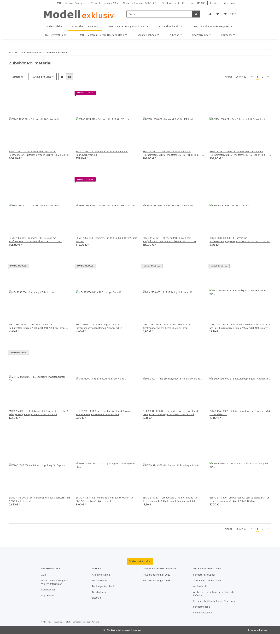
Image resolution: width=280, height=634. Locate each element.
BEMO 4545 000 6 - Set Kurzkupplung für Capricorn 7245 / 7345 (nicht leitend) (39, 499)
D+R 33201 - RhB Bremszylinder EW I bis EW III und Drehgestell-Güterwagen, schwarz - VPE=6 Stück (170, 412)
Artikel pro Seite (42, 76)
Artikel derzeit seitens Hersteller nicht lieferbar (213, 593)
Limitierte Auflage (202, 612)
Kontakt (214, 3)
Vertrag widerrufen (140, 561)
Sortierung (17, 76)
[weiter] (268, 76)
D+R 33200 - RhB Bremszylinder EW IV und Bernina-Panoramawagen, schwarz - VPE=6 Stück (104, 412)
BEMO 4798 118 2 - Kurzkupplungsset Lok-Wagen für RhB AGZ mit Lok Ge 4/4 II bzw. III (104, 499)
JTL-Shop (263, 629)
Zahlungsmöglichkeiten (104, 586)
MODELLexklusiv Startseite (71, 3)
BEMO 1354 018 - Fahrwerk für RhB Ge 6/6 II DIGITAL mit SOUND (106, 239)
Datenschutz (48, 589)
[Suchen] (196, 14)
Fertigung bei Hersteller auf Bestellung (214, 601)
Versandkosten (100, 580)
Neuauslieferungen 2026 (104, 3)
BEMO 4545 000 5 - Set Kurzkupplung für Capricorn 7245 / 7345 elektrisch (240, 412)
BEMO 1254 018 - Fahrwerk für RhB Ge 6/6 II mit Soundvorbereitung (102, 153)
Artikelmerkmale (101, 574)
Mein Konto (230, 3)
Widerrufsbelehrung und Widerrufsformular (55, 582)
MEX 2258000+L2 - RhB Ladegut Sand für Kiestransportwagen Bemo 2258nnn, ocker (99, 326)
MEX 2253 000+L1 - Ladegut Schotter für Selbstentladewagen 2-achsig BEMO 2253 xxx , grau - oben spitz (37, 326)
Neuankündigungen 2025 (156, 580)
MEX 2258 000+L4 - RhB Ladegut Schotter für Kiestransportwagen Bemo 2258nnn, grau (167, 326)
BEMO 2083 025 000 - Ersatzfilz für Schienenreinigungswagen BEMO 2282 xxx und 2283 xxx (240, 239)
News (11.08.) (198, 3)
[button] (210, 14)
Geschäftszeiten (100, 592)
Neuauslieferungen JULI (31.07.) (140, 3)
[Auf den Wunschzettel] (65, 93)
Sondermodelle (201, 606)
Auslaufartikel (200, 586)
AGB (43, 574)
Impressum (47, 595)
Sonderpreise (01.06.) (173, 3)
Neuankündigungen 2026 (156, 574)
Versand (95, 621)
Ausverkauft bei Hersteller (207, 580)
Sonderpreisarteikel (204, 574)
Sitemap (96, 597)
